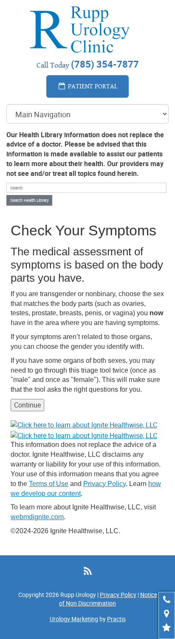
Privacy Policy (104, 483)
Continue (27, 405)
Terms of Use (48, 483)
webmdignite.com (37, 516)
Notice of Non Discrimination (108, 599)
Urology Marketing (74, 619)
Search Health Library (29, 200)
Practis (116, 619)
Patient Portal (92, 86)
